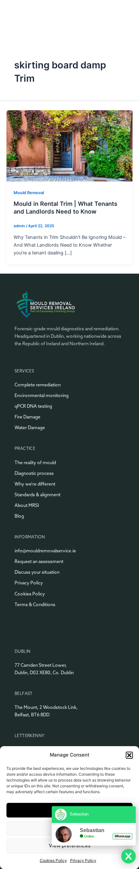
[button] (129, 755)
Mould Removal (29, 192)
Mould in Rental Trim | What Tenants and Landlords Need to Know (65, 207)
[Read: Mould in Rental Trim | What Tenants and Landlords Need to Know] (69, 145)
